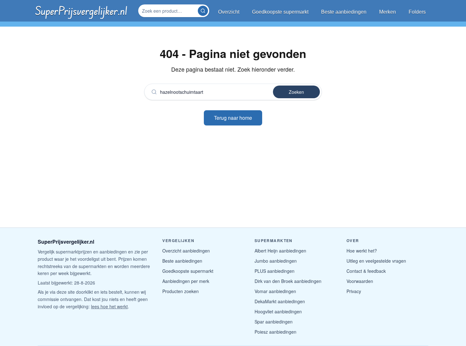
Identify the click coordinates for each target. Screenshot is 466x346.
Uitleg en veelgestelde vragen (376, 261)
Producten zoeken (180, 291)
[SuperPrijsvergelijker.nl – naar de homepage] (81, 11)
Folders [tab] (417, 12)
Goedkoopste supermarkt (187, 271)
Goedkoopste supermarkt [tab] (280, 12)
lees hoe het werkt (109, 306)
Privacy (353, 291)
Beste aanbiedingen (182, 261)
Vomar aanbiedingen (275, 291)
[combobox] (168, 11)
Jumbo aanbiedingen (276, 261)
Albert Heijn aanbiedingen (280, 250)
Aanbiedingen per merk (185, 281)
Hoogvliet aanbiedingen (278, 311)
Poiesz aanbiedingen (275, 332)
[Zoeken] (203, 11)
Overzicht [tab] (228, 12)
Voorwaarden (359, 281)
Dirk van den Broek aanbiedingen (288, 281)
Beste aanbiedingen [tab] (343, 12)
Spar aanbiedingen (274, 321)
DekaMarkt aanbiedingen (280, 301)
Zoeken (296, 92)
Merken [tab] (387, 12)
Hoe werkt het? (361, 250)
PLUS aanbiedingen (274, 271)
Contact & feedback (366, 271)
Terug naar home (233, 117)
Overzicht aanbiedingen (186, 250)
